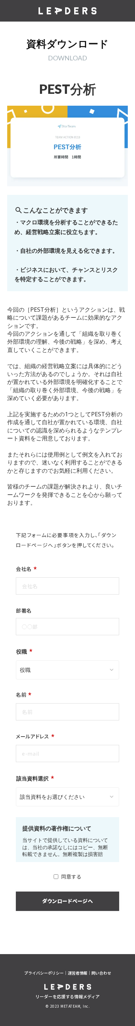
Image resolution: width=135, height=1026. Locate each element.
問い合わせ (101, 973)
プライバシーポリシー (44, 973)
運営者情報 (77, 973)
